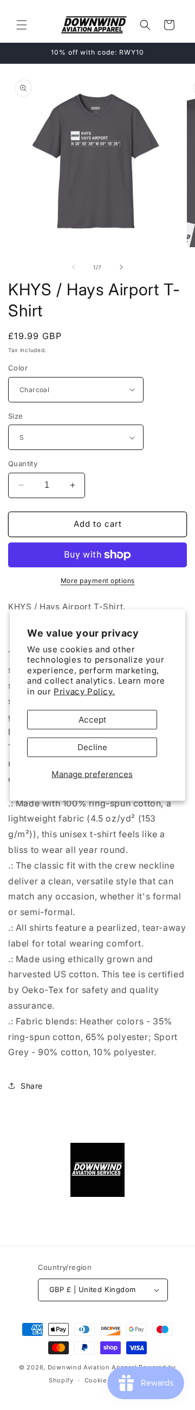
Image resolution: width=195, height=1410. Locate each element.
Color (18, 367)
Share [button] (32, 1085)
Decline (92, 747)
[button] (22, 25)
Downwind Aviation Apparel (92, 1367)
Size (15, 416)
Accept (92, 719)
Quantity (22, 463)
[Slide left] (74, 267)
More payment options (98, 581)
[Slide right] (121, 267)
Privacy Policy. (84, 691)
